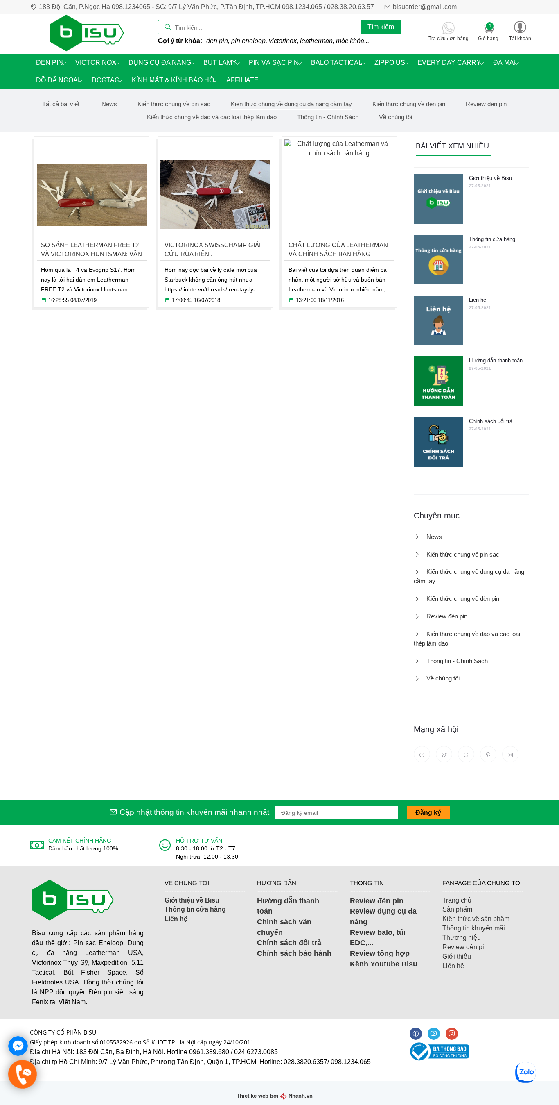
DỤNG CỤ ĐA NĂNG (159, 62)
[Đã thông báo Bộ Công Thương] (438, 1051)
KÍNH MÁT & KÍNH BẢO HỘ (173, 80)
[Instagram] (510, 754)
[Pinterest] (488, 754)
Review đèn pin (486, 103)
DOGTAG (105, 80)
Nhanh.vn (301, 1096)
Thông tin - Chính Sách (327, 117)
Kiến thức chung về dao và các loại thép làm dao (212, 117)
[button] (520, 30)
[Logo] (87, 33)
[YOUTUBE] (434, 1034)
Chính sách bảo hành (294, 953)
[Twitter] (444, 754)
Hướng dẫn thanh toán (496, 360)
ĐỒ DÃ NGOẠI (57, 80)
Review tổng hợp (380, 953)
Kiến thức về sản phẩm (475, 918)
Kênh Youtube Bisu (383, 964)
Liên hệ (477, 300)
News (109, 103)
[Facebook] (422, 754)
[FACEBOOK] (416, 1034)
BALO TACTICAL (336, 62)
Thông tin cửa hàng (492, 239)
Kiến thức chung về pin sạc (173, 103)
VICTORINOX (95, 62)
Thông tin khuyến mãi (473, 928)
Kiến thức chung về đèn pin (408, 103)
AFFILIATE (242, 80)
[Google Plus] (466, 754)
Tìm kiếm (380, 26)
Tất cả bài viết (60, 103)
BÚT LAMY (220, 62)
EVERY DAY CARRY (449, 62)
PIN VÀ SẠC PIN (274, 62)
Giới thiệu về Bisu (490, 178)
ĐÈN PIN (49, 62)
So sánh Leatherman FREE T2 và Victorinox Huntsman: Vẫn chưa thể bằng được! (91, 253)
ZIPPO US (389, 62)
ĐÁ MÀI (504, 62)
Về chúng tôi (395, 117)
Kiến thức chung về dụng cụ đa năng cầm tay (291, 103)
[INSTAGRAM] (452, 1034)
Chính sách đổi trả (490, 421)
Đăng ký (428, 812)
